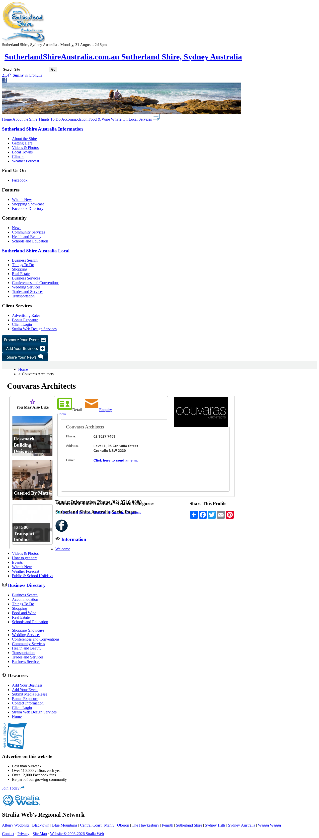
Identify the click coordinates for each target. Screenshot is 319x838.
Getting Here (22, 143)
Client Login (22, 324)
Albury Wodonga (15, 825)
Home (7, 119)
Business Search (25, 260)
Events (17, 562)
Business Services (26, 278)
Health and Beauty (26, 236)
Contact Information (28, 703)
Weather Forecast (25, 161)
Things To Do (49, 119)
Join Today (11, 788)
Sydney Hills (215, 825)
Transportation (23, 296)
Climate (18, 156)
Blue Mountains (64, 825)
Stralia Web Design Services (34, 329)
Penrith (167, 825)
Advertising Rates (26, 315)
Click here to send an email (116, 460)
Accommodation (74, 119)
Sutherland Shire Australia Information (42, 129)
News (16, 228)
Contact (8, 834)
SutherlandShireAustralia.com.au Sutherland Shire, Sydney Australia (123, 56)
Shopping (19, 269)
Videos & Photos (25, 147)
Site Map (40, 834)
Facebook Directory (27, 208)
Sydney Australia (241, 825)
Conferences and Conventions (35, 282)
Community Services (28, 232)
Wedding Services (26, 287)
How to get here (24, 558)
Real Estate (21, 274)
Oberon (123, 825)
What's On (119, 119)
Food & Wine (99, 119)
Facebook (19, 180)
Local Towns (22, 152)
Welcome (62, 549)
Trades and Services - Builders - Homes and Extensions (101, 512)
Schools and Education (30, 241)
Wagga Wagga (269, 825)
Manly (109, 825)
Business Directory (26, 585)
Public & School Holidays (32, 576)
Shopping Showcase (28, 204)
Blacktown (40, 825)
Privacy (23, 834)
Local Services (140, 119)
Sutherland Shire (189, 825)
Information (73, 539)
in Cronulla (22, 75)
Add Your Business (27, 685)
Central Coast (90, 825)
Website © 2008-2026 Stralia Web (77, 834)
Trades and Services (27, 291)
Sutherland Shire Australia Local (36, 250)
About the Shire (24, 119)
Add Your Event (25, 690)
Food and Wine (24, 613)
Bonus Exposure (25, 320)
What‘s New (22, 199)
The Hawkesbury (145, 825)
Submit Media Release (29, 694)
